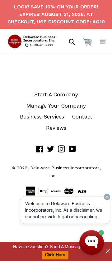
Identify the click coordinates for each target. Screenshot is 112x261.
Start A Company (56, 94)
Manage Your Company (56, 106)
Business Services (42, 117)
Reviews (56, 128)
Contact (82, 117)
